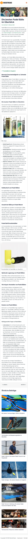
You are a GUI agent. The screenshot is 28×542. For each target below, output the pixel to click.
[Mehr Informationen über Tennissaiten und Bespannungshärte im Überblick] (14, 425)
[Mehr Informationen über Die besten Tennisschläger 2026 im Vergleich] (14, 403)
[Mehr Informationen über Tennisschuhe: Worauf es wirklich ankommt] (14, 518)
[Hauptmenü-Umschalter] (26, 2)
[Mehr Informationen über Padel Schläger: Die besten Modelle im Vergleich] (14, 469)
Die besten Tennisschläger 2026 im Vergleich (13, 413)
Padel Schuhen (17, 32)
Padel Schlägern (8, 32)
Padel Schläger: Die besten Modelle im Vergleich (14, 480)
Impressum (20, 538)
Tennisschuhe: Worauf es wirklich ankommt (13, 529)
